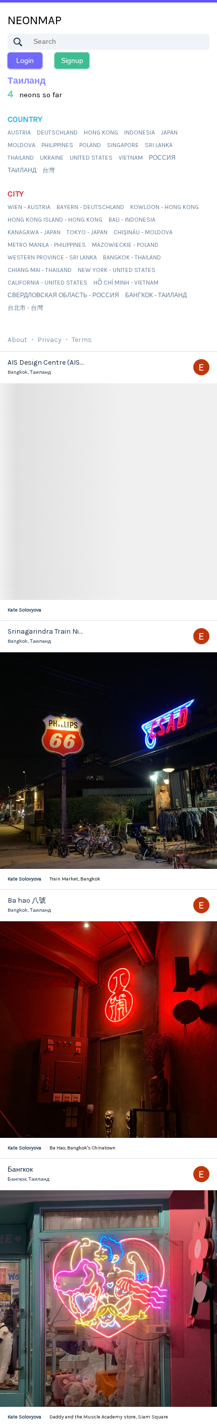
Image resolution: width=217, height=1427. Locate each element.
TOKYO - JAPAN (87, 232)
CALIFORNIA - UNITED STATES (47, 283)
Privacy (49, 339)
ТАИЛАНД (22, 170)
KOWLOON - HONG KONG (164, 207)
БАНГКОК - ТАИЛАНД (156, 295)
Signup (72, 60)
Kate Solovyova (24, 610)
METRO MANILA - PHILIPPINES (47, 245)
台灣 (48, 170)
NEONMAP (35, 20)
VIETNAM (131, 158)
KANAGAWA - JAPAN (34, 232)
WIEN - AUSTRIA (29, 207)
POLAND (90, 145)
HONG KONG (101, 132)
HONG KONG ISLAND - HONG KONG (55, 220)
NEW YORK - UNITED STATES (116, 270)
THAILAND (21, 158)
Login (25, 60)
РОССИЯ (162, 158)
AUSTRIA (19, 132)
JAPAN (169, 132)
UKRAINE (52, 158)
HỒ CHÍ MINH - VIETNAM (125, 283)
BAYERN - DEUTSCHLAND (90, 207)
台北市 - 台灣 (25, 308)
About (17, 339)
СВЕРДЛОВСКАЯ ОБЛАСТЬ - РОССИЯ (63, 295)
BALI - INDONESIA (131, 220)
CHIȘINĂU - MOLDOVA (143, 232)
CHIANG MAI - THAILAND (40, 270)
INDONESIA (139, 132)
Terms (82, 339)
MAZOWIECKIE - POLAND (125, 245)
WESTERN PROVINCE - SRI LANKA (52, 257)
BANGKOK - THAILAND (132, 257)
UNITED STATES (91, 158)
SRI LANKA (159, 145)
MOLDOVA (21, 145)
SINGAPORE (123, 145)
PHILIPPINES (57, 145)
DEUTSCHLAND (57, 132)
